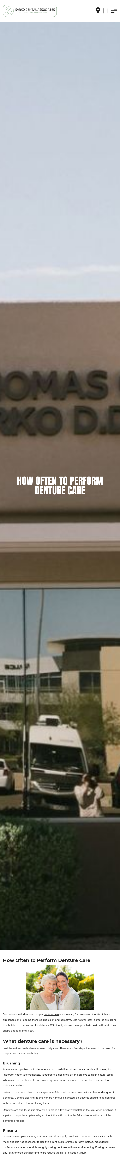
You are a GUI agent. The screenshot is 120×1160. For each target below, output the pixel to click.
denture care (51, 1014)
